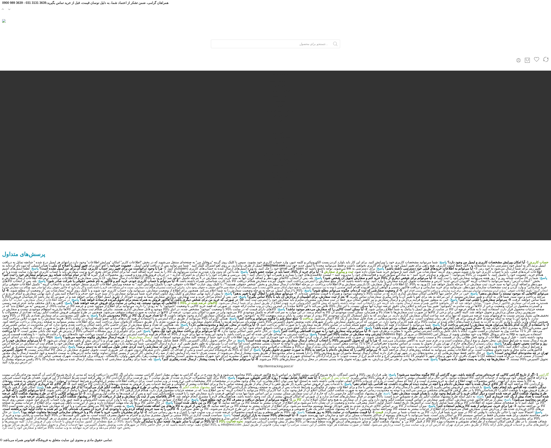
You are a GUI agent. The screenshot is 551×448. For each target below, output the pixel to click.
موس (279, 186)
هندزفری (280, 85)
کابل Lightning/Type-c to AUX (282, 154)
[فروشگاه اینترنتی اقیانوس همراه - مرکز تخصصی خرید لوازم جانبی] (27, 29)
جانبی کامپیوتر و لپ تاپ (277, 171)
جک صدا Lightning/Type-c (282, 159)
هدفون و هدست (280, 90)
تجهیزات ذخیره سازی (279, 210)
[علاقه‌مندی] (537, 60)
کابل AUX (277, 149)
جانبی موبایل (277, 80)
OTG (279, 125)
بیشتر (277, 217)
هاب (277, 193)
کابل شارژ (277, 132)
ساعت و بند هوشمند (280, 110)
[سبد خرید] (527, 60)
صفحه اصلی (279, 74)
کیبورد (280, 181)
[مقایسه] (546, 60)
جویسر (279, 227)
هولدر (280, 105)
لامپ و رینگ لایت (279, 232)
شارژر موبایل (280, 95)
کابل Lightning (281, 137)
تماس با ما (280, 237)
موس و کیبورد (279, 176)
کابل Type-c (282, 142)
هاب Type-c (282, 198)
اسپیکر (279, 204)
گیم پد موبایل (280, 164)
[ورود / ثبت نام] (518, 60)
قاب (280, 120)
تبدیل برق (279, 222)
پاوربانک (279, 100)
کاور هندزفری (280, 115)
